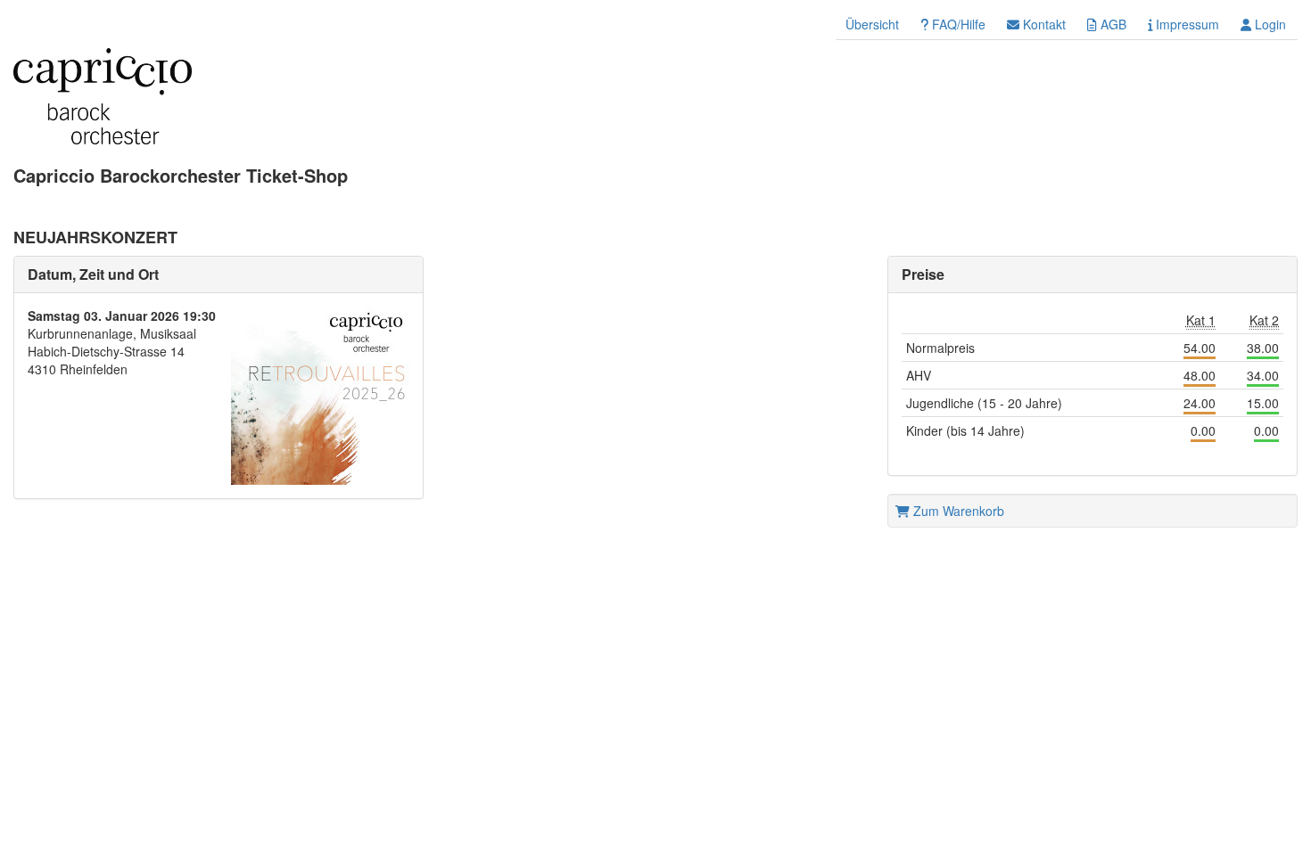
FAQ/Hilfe (956, 24)
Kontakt (1042, 24)
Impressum (1185, 24)
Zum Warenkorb (957, 511)
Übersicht (872, 24)
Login (1268, 24)
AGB (1111, 24)
